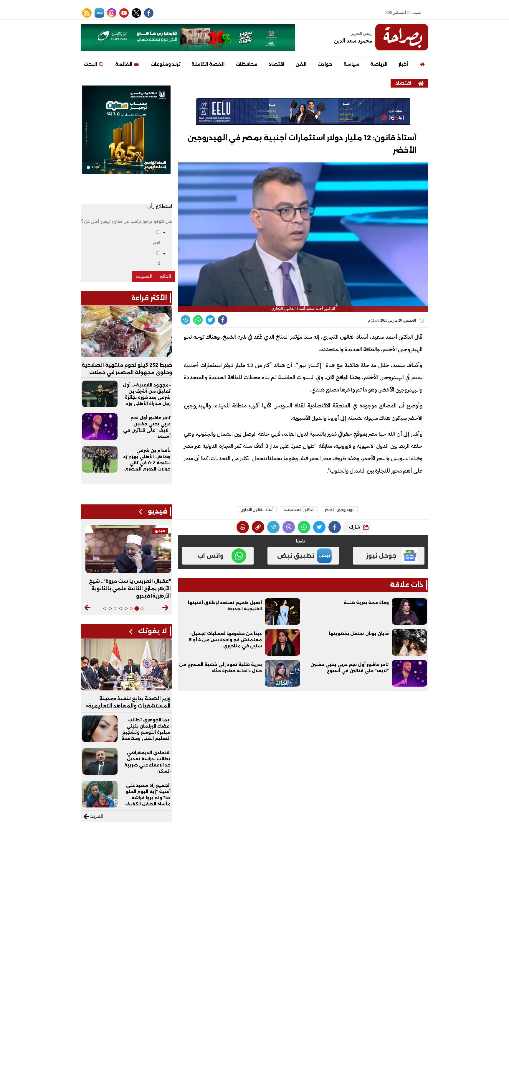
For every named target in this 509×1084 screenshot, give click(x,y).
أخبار (403, 64)
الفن (300, 64)
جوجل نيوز (381, 555)
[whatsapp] (258, 527)
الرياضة (378, 64)
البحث (91, 64)
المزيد (96, 816)
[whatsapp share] (198, 320)
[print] (243, 527)
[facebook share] (222, 320)
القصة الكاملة (207, 64)
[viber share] (185, 320)
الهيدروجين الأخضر (339, 509)
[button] (165, 607)
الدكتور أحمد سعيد (299, 509)
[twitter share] (210, 320)
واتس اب (210, 555)
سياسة (351, 64)
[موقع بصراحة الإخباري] (401, 37)
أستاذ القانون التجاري (256, 509)
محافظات (246, 64)
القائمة (124, 64)
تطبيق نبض (295, 555)
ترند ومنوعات (166, 64)
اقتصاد (276, 64)
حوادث (325, 64)
